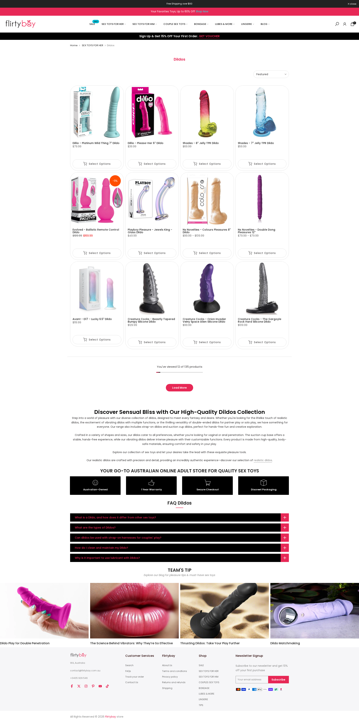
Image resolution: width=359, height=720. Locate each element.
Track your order (134, 676)
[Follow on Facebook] (71, 686)
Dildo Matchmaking (285, 643)
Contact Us (131, 682)
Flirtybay (110, 717)
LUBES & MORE (223, 24)
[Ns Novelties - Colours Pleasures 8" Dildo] (207, 199)
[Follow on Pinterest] (93, 686)
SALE (93, 24)
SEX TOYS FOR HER (113, 24)
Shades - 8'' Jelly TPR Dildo (201, 143)
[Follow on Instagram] (86, 686)
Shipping (167, 688)
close (7, 4)
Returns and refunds (173, 682)
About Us (167, 665)
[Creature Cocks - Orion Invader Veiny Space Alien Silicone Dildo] (207, 288)
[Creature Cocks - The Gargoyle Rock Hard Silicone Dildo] (262, 288)
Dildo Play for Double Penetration (25, 643)
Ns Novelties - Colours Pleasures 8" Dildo (207, 231)
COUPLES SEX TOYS (209, 682)
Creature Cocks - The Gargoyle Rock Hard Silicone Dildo (259, 320)
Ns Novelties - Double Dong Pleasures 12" (256, 231)
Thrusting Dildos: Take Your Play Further (210, 643)
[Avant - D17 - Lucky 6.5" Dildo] (97, 288)
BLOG (264, 24)
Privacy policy (170, 676)
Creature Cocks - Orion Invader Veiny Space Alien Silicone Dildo (204, 320)
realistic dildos (263, 460)
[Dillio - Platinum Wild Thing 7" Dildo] (97, 112)
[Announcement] (179, 4)
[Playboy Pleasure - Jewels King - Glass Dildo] (152, 199)
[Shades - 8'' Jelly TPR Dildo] (207, 112)
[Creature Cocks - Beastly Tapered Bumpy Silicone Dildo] (152, 288)
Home (74, 45)
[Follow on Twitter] (79, 686)
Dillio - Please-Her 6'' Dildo (145, 143)
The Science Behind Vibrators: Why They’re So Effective (131, 643)
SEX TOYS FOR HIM (143, 24)
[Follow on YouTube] (100, 686)
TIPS (201, 705)
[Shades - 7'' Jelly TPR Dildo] (262, 112)
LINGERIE (246, 24)
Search (129, 665)
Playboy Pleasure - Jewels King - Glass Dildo (150, 231)
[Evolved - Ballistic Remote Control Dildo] (97, 199)
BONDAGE (200, 24)
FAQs (128, 671)
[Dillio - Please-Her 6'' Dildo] (152, 112)
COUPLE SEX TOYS (174, 24)
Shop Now (202, 11)
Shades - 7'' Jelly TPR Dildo (256, 143)
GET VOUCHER (209, 36)
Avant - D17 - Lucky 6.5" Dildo (92, 319)
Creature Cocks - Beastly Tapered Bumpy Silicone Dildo (151, 320)
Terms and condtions (174, 671)
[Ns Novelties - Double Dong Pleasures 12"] (262, 199)
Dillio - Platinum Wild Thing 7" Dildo (96, 143)
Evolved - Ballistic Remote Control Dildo (96, 231)
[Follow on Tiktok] (107, 686)
